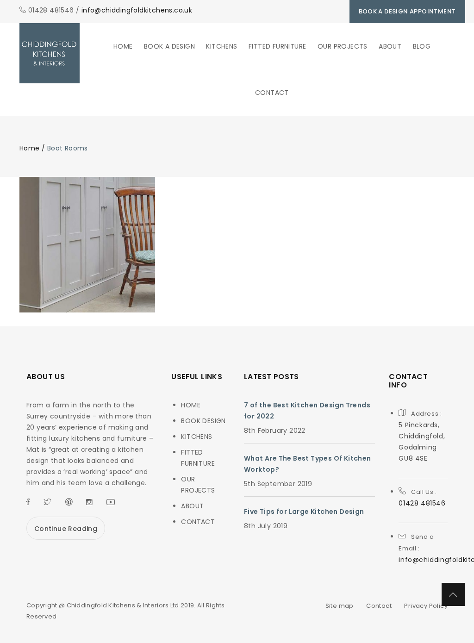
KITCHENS (221, 46)
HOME (123, 46)
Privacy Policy (426, 605)
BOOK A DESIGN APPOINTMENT (407, 11)
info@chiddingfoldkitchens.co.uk (136, 10)
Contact (379, 605)
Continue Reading (65, 528)
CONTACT (272, 92)
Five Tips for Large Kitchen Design (304, 511)
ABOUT (390, 46)
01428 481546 (422, 503)
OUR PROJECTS (343, 46)
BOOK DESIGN (203, 420)
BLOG (422, 46)
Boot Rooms (87, 261)
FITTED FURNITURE (277, 46)
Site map (339, 605)
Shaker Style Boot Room (87, 237)
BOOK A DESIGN (169, 46)
